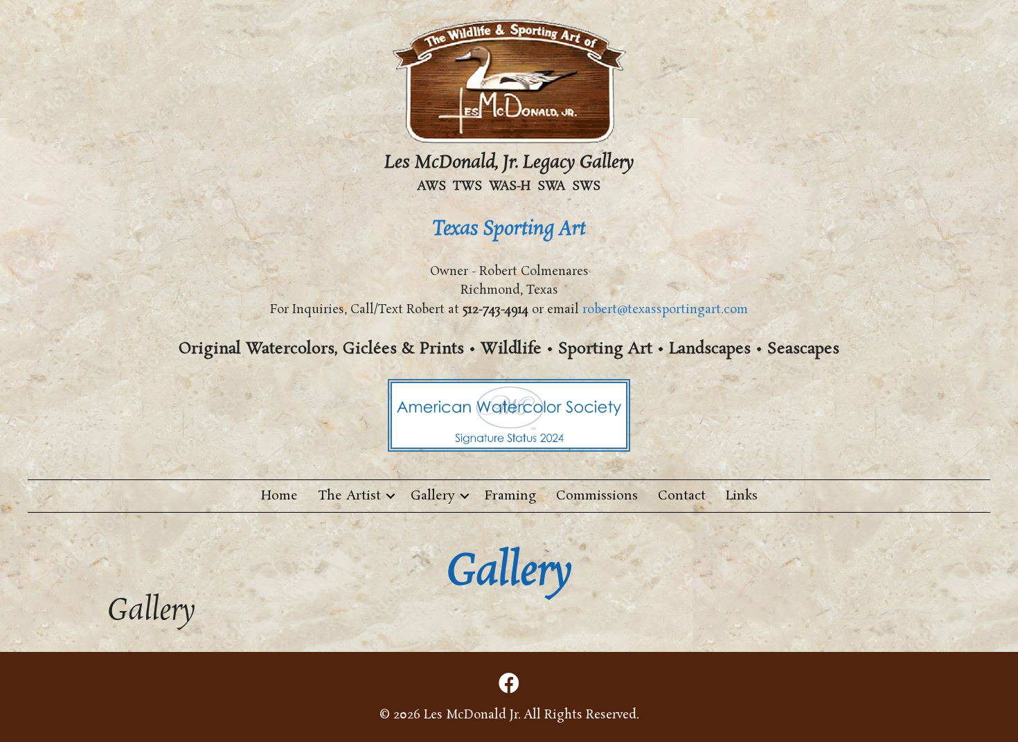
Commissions (597, 496)
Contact (682, 496)
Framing (510, 496)
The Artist (349, 496)
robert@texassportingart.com (665, 309)
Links (742, 496)
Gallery (433, 496)
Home (279, 496)
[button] (390, 496)
